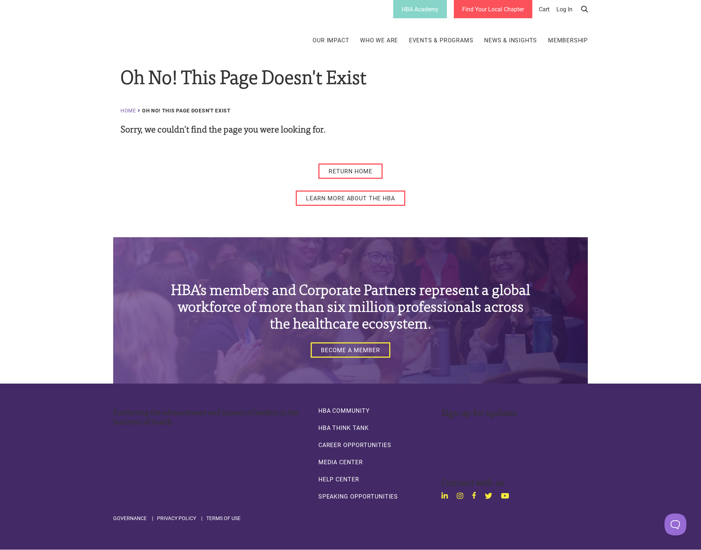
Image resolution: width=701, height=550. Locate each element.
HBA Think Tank (343, 427)
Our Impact (331, 40)
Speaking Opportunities (358, 496)
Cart (544, 9)
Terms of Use (223, 518)
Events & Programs (441, 40)
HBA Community (344, 410)
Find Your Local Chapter (493, 9)
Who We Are (379, 40)
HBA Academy (420, 9)
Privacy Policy (176, 518)
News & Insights (510, 40)
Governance (130, 518)
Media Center (340, 462)
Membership (568, 40)
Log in (564, 9)
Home (128, 110)
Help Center (338, 479)
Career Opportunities (354, 445)
